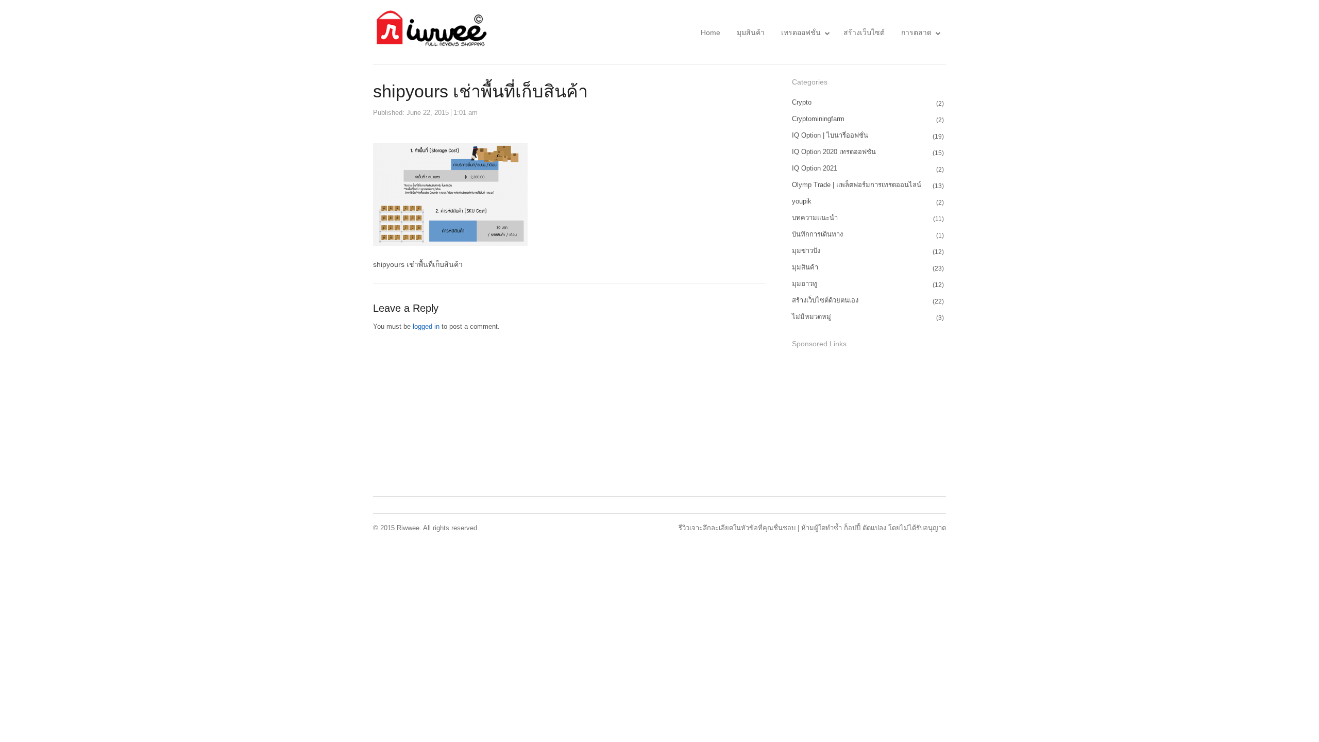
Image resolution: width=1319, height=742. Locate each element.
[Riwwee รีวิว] (430, 32)
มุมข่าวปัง (806, 251)
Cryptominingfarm (818, 119)
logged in (426, 326)
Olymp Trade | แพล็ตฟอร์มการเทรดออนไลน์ (856, 185)
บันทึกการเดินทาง (817, 234)
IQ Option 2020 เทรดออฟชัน (834, 152)
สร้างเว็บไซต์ (864, 32)
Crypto (801, 102)
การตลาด (916, 32)
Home (710, 32)
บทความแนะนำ (815, 218)
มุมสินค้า (751, 32)
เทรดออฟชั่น (801, 32)
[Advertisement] (869, 423)
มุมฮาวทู (804, 284)
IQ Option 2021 (814, 168)
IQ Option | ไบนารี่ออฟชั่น (830, 135)
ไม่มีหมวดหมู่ (811, 317)
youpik (801, 201)
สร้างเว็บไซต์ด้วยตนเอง (825, 300)
